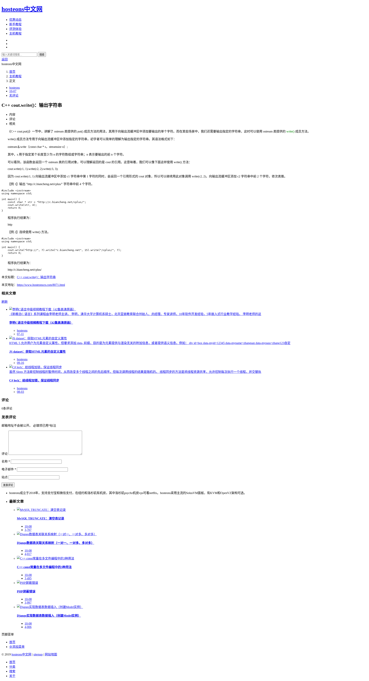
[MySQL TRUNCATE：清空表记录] (41, 509)
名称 (6, 461)
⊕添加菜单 (17, 646)
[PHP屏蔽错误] (27, 582)
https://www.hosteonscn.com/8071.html (41, 284)
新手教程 (15, 24)
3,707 (28, 529)
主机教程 (15, 33)
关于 (12, 676)
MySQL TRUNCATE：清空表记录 (40, 518)
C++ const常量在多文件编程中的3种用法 (44, 567)
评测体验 (15, 29)
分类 (12, 666)
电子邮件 (9, 469)
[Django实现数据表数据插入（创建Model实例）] (50, 607)
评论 (5, 453)
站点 (5, 477)
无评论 (13, 95)
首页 (12, 71)
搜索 (41, 54)
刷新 (5, 301)
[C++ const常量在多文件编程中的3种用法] (45, 558)
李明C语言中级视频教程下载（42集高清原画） (41, 322)
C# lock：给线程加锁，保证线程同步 (34, 380)
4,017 (28, 554)
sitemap (38, 654)
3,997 (28, 602)
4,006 (28, 627)
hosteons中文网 (22, 9)
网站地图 (51, 654)
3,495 (28, 578)
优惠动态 (15, 19)
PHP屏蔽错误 (26, 591)
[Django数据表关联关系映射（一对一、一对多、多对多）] (57, 534)
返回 (5, 59)
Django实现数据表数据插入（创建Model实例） (49, 615)
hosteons (14, 87)
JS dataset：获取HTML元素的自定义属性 (37, 351)
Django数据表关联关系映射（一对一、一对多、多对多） (55, 542)
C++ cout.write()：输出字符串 (36, 277)
